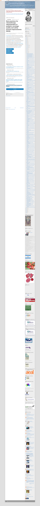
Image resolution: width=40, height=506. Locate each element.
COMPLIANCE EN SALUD (31, 437)
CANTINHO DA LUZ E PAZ (29, 489)
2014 (26, 208)
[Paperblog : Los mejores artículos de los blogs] (27, 295)
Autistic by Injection (28, 464)
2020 (26, 41)
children (13, 40)
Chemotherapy (8, 35)
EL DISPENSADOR (28, 433)
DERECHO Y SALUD (28, 494)
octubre (27, 46)
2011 (26, 210)
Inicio (15, 107)
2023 (26, 39)
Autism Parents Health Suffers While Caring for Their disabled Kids (31, 465)
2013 (26, 209)
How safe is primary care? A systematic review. (12, 71)
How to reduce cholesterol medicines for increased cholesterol (31, 483)
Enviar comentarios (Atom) (12, 109)
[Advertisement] (11, 102)
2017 (26, 43)
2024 (26, 38)
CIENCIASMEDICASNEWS (29, 430)
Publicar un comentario (8, 95)
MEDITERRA (27, 495)
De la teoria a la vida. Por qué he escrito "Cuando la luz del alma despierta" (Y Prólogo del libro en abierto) (31, 443)
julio (26, 48)
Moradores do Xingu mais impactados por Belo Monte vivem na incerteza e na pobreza (30, 476)
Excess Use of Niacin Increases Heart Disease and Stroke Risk (31, 456)
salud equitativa (30, 232)
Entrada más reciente (8, 107)
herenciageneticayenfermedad (29, 417)
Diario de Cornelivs (28, 441)
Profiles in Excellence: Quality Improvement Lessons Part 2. (14, 75)
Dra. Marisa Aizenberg (28, 446)
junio (26, 49)
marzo (27, 51)
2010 (26, 211)
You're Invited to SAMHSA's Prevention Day (30, 194)
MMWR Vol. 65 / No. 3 (28, 101)
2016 (26, 44)
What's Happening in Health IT (29, 196)
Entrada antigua (22, 107)
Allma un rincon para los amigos (29, 496)
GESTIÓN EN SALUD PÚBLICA (17, 3)
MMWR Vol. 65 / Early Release (29, 198)
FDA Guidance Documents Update (29, 204)
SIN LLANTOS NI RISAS (31, 470)
